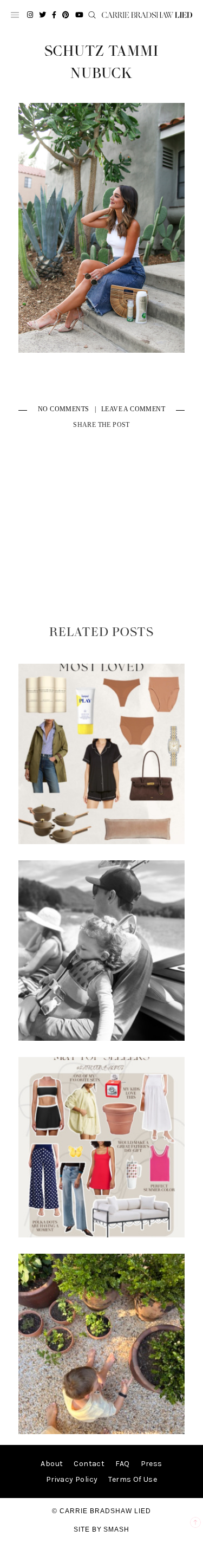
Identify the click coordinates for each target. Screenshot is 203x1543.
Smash (116, 1529)
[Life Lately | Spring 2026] (101, 1431)
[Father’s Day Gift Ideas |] (101, 1038)
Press (151, 1463)
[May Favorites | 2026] (101, 1235)
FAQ (122, 1463)
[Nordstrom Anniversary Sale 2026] (101, 841)
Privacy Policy (72, 1479)
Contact (89, 1463)
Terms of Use (132, 1479)
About (52, 1463)
